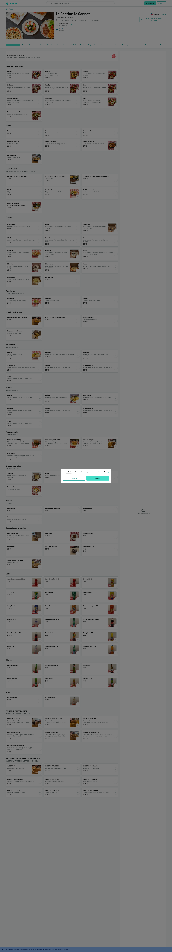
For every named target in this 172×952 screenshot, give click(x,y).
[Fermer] (109, 473)
